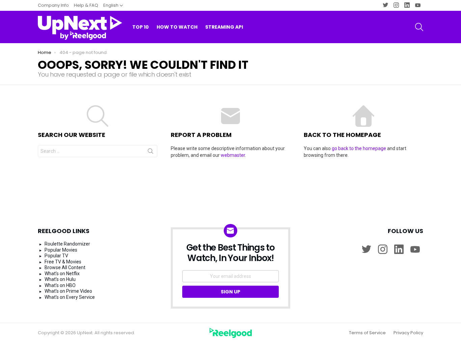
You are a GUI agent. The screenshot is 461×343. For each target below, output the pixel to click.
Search (150, 152)
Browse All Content (65, 267)
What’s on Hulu (60, 279)
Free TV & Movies (63, 261)
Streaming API (224, 27)
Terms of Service (367, 333)
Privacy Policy (408, 333)
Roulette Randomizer (67, 244)
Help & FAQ (86, 5)
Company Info (53, 5)
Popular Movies (61, 250)
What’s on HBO (60, 285)
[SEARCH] (419, 27)
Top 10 (140, 27)
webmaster (233, 155)
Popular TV (56, 255)
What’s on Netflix (62, 273)
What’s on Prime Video (68, 291)
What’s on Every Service (70, 297)
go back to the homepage (359, 148)
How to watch (177, 27)
